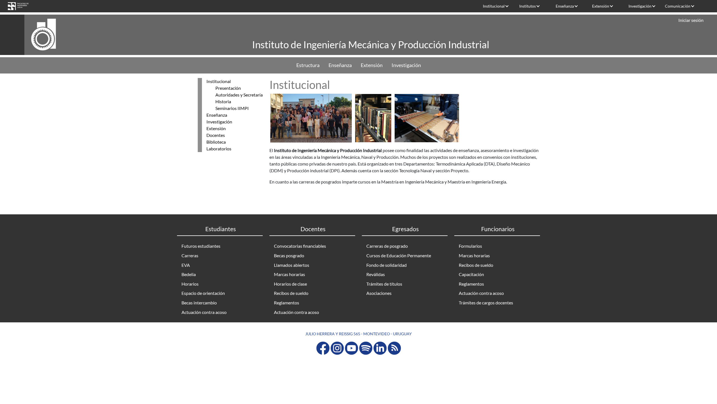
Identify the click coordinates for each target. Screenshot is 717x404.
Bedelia (188, 274)
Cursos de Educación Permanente (398, 255)
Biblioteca (216, 141)
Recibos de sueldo (291, 293)
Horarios (190, 283)
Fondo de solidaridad (386, 265)
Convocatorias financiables (300, 246)
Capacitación (471, 274)
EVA (185, 265)
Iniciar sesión (691, 20)
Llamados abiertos (291, 265)
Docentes (215, 135)
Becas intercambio (199, 302)
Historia (223, 101)
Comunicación (677, 6)
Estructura (308, 65)
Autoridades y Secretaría (239, 94)
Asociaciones (379, 293)
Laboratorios (218, 148)
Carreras (189, 255)
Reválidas (375, 274)
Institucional (494, 6)
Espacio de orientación (203, 293)
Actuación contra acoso (204, 312)
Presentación (228, 88)
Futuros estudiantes (200, 246)
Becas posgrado (289, 255)
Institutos (527, 6)
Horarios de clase (290, 283)
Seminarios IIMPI (232, 108)
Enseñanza (565, 6)
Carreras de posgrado (387, 246)
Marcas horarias (289, 274)
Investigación (639, 6)
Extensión (600, 6)
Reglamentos (286, 302)
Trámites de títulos (384, 283)
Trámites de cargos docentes (486, 302)
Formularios (470, 246)
